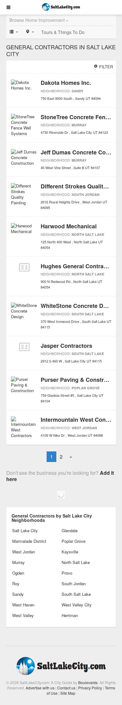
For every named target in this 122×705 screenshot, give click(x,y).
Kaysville (70, 552)
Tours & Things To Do (62, 32)
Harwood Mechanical (69, 226)
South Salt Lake (88, 314)
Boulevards (88, 682)
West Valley (23, 615)
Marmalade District (29, 541)
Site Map (67, 693)
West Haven (23, 605)
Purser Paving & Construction (81, 380)
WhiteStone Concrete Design (79, 306)
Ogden (18, 573)
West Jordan (84, 427)
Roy (15, 583)
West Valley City (77, 605)
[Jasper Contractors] (24, 347)
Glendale (70, 530)
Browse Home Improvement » (39, 20)
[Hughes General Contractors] (24, 267)
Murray (79, 125)
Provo (67, 573)
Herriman (70, 615)
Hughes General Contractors (79, 266)
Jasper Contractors (66, 346)
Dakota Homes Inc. (66, 83)
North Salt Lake (88, 234)
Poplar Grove (85, 388)
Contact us (66, 687)
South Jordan (85, 194)
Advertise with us (40, 687)
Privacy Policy (90, 687)
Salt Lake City (25, 530)
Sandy (77, 91)
